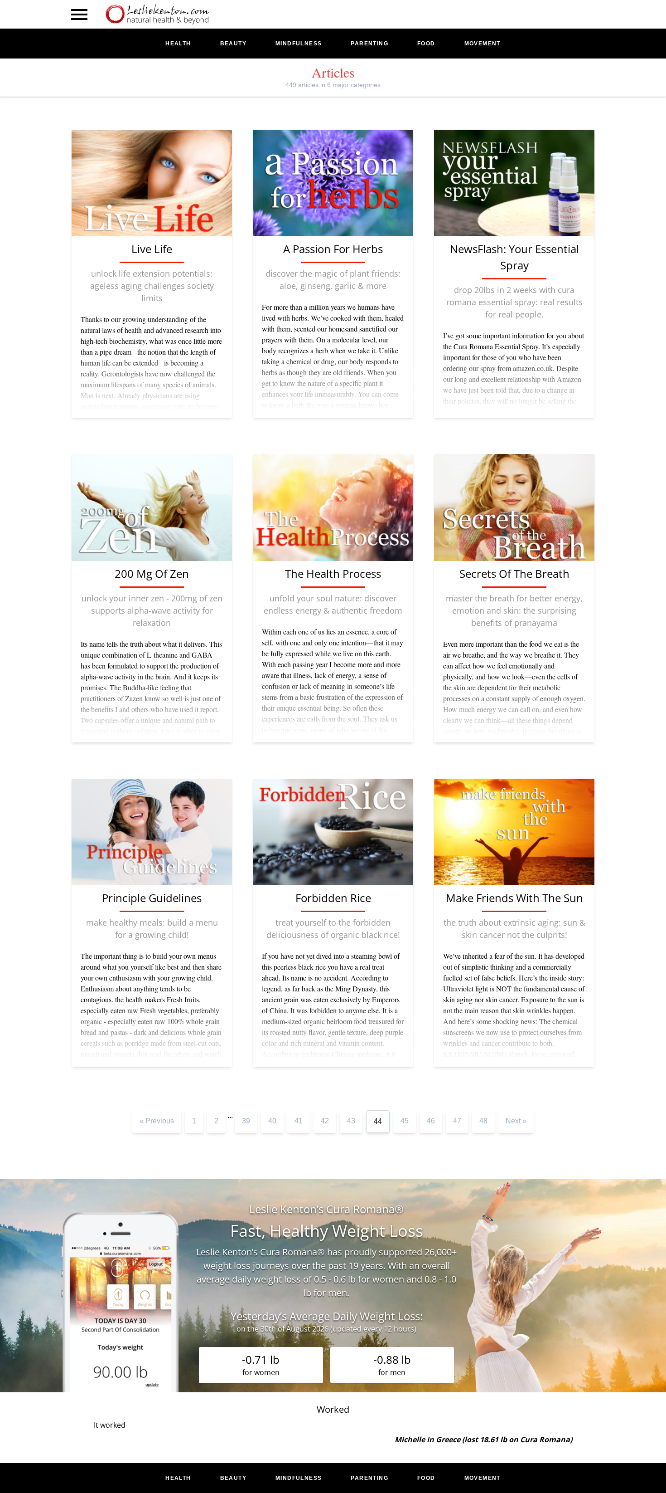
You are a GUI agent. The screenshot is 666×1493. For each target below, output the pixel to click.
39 (246, 1121)
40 (272, 1121)
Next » (516, 1121)
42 (325, 1121)
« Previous (157, 1121)
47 (457, 1121)
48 (483, 1121)
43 (351, 1121)
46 (431, 1121)
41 (298, 1121)
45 (405, 1121)
